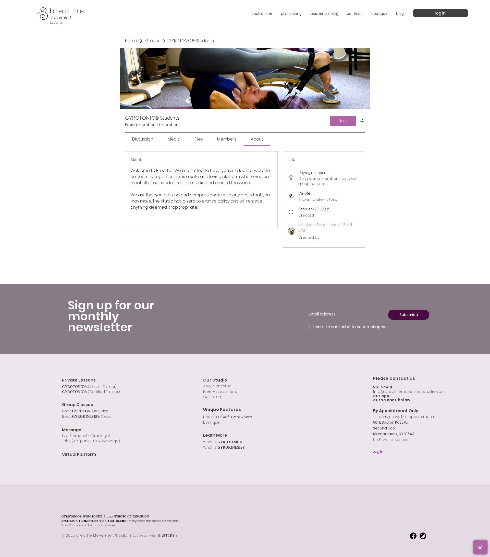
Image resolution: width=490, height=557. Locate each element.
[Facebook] (413, 536)
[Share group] (362, 121)
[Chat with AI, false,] (480, 547)
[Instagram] (423, 536)
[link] (142, 139)
